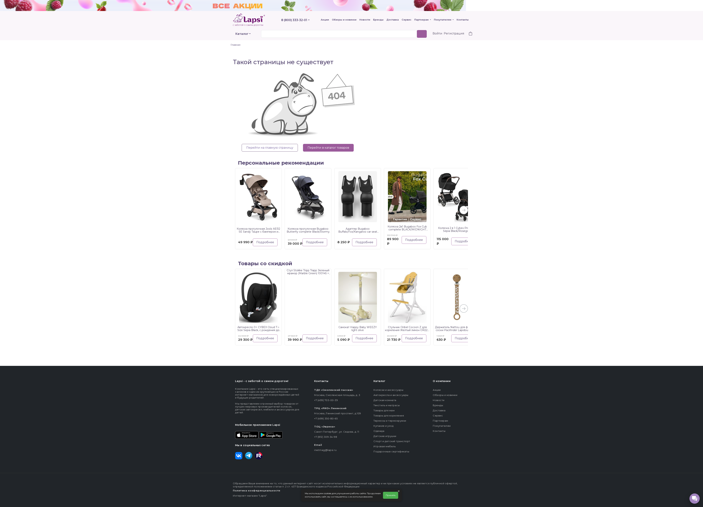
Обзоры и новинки (344, 19)
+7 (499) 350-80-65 (326, 418)
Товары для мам (384, 410)
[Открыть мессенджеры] (694, 498)
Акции (325, 19)
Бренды (378, 19)
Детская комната (384, 400)
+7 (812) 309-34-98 (325, 436)
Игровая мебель (384, 446)
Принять (390, 495)
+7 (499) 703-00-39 (326, 400)
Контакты (463, 19)
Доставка (392, 19)
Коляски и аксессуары (388, 389)
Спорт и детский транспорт (391, 441)
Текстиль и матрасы (386, 405)
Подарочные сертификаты (391, 451)
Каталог (241, 34)
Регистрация (454, 33)
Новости (364, 19)
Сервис (406, 19)
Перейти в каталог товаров (328, 147)
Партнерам (421, 19)
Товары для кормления (388, 415)
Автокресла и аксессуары (390, 395)
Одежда (378, 430)
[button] (468, 34)
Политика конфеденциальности (256, 490)
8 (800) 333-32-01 (294, 20)
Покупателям (443, 19)
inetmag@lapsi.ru (325, 450)
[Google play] (270, 434)
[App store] (246, 434)
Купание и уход (383, 425)
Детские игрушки (384, 436)
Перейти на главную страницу (269, 147)
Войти (437, 33)
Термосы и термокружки (389, 420)
